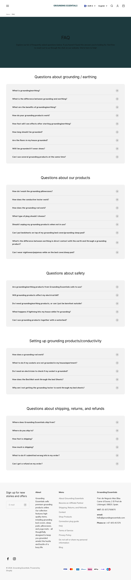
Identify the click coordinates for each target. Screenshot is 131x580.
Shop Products (65, 516)
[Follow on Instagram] (14, 558)
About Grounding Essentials (71, 498)
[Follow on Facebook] (8, 558)
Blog (61, 547)
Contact (62, 512)
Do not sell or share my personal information (73, 541)
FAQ (13, 14)
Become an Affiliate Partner (71, 503)
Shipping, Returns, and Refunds (73, 507)
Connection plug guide (69, 521)
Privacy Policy (65, 535)
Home (8, 14)
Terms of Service (66, 530)
